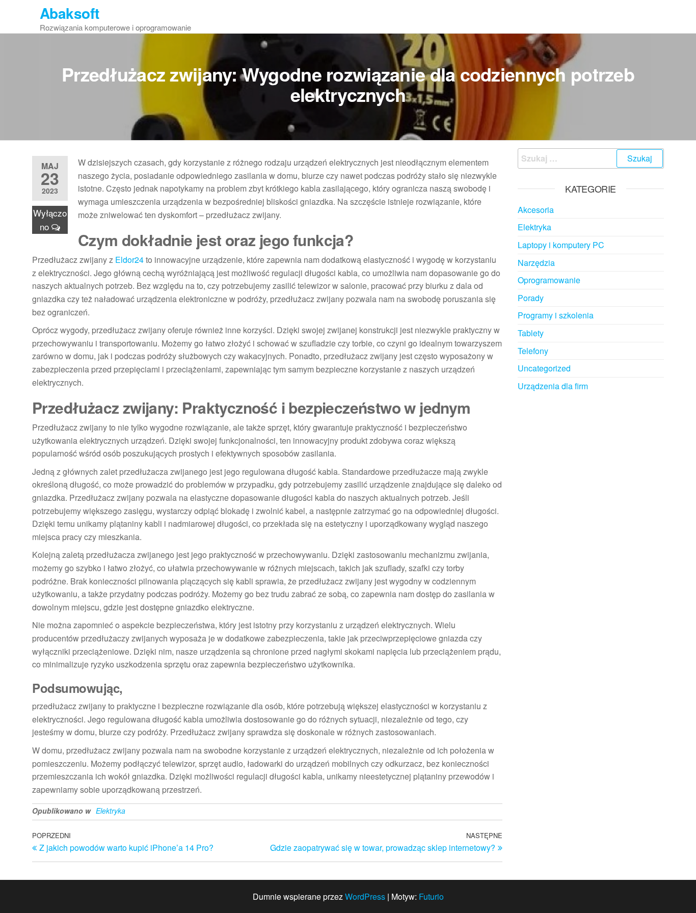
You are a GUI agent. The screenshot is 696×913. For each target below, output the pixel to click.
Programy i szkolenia (556, 315)
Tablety (531, 333)
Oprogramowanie (549, 280)
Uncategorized (544, 368)
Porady (531, 298)
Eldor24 (129, 259)
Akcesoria (536, 210)
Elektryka (110, 810)
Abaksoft (69, 13)
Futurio (431, 896)
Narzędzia (536, 262)
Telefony (533, 351)
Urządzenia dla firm (553, 386)
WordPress (365, 896)
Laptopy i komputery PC (561, 245)
